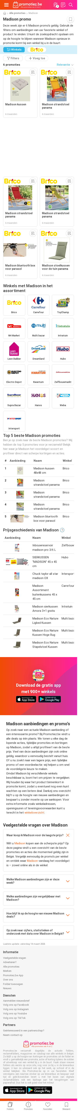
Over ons (8, 979)
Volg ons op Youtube (15, 1013)
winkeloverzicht (34, 812)
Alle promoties (17, 13)
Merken (7, 970)
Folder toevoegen (13, 984)
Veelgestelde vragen (14, 957)
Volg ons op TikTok (14, 1017)
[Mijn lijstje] (63, 5)
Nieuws (7, 988)
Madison (19, 843)
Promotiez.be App (13, 975)
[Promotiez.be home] (27, 5)
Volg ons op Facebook (16, 1004)
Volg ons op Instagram (16, 1009)
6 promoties (11, 64)
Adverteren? (10, 962)
